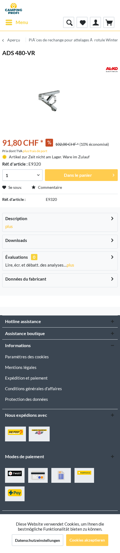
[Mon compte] (95, 22)
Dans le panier (78, 175)
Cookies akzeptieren (87, 540)
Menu (22, 22)
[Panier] (108, 22)
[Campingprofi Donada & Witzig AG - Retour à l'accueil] (13, 8)
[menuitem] (16, 22)
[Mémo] (82, 22)
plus (9, 226)
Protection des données (26, 399)
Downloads (16, 240)
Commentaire (49, 187)
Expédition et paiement (26, 377)
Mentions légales (21, 367)
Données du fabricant (25, 278)
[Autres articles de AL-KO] (112, 69)
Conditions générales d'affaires (33, 388)
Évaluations (16, 257)
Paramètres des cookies (27, 356)
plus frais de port (35, 151)
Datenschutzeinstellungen (37, 540)
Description (16, 218)
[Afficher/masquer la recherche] (68, 22)
